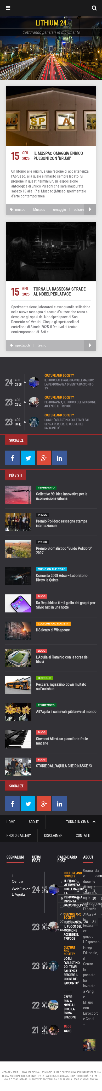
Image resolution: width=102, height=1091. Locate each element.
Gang (67, 1031)
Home (11, 822)
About (34, 822)
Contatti (83, 835)
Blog (42, 596)
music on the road (51, 569)
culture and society (59, 375)
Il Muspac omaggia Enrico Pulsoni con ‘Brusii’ (58, 156)
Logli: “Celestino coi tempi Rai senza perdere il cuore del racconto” (66, 424)
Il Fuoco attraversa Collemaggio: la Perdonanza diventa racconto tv (69, 384)
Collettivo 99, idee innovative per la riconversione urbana (61, 496)
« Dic (61, 929)
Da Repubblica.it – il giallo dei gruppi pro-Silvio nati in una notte (66, 605)
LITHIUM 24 (51, 23)
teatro (42, 345)
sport (68, 992)
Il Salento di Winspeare (53, 630)
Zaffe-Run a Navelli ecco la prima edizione (70, 1007)
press (42, 514)
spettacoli (22, 345)
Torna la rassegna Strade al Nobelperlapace (59, 292)
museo (20, 209)
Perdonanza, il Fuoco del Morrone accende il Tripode (70, 404)
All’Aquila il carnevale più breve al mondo (66, 711)
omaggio (59, 209)
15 (78, 906)
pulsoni (79, 209)
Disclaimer (53, 835)
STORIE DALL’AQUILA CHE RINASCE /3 (64, 766)
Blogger (44, 678)
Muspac (39, 209)
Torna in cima (78, 822)
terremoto (46, 487)
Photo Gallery (19, 835)
